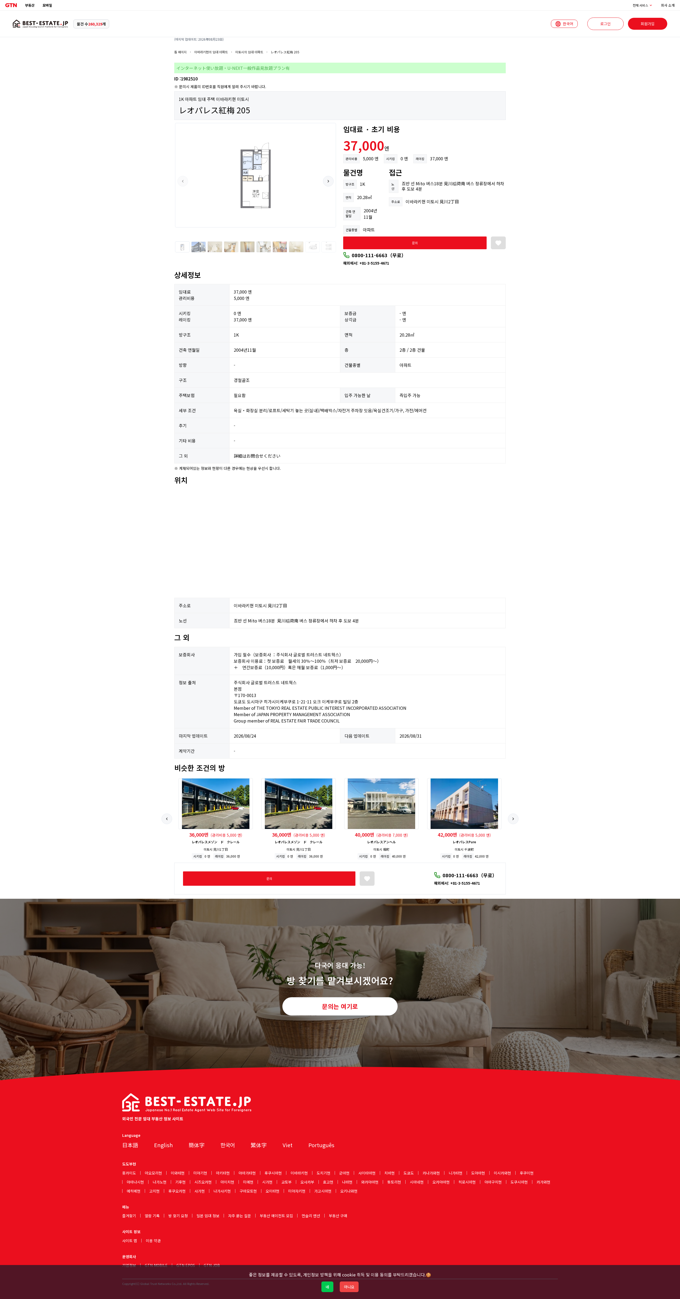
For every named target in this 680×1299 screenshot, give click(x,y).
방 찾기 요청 (178, 1216)
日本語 (130, 1145)
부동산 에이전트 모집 (276, 1216)
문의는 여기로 (340, 1006)
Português (321, 1145)
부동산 (30, 5)
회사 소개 (668, 5)
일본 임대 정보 (208, 1216)
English (163, 1145)
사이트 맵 (129, 1240)
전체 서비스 (640, 5)
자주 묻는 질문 (239, 1216)
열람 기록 (152, 1216)
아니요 (349, 1286)
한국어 (227, 1145)
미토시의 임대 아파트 (249, 52)
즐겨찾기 (129, 1216)
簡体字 (197, 1145)
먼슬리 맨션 (311, 1216)
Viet (287, 1145)
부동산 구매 (338, 1216)
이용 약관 (153, 1240)
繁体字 (259, 1145)
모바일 (47, 5)
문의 (415, 242)
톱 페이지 (180, 52)
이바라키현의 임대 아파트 (211, 52)
